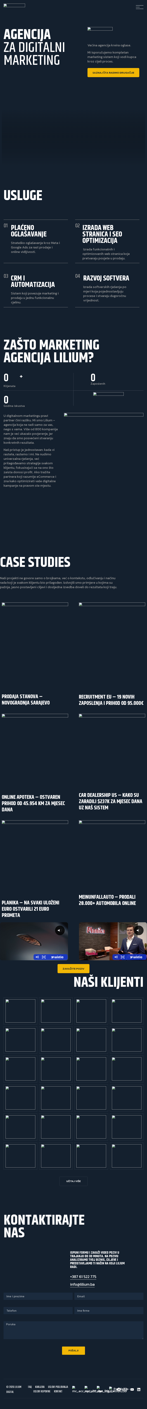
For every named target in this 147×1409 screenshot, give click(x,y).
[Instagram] (125, 1389)
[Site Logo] (14, 6)
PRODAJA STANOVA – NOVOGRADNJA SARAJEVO (26, 700)
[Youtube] (132, 1389)
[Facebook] (119, 1389)
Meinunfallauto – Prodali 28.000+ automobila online (107, 900)
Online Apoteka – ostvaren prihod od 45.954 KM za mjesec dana (33, 803)
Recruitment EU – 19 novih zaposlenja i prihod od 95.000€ (111, 700)
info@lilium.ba (82, 1284)
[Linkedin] (139, 1389)
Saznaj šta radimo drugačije (113, 73)
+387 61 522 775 (83, 1277)
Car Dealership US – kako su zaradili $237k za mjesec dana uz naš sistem (110, 801)
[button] (73, 1181)
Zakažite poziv (73, 969)
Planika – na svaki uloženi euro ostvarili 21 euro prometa (30, 909)
